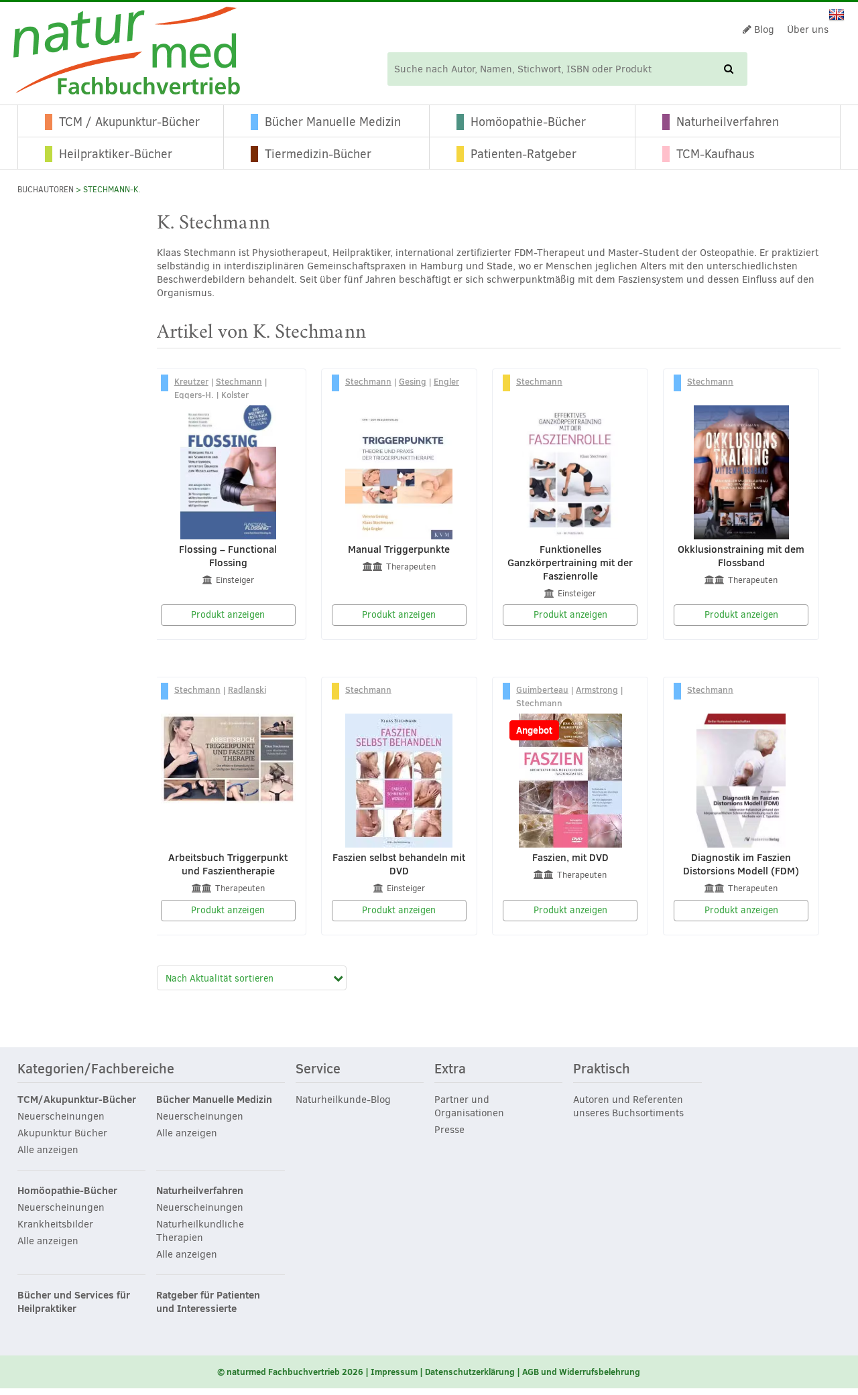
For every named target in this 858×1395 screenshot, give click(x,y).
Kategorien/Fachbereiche (95, 1069)
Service (318, 1069)
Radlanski (247, 689)
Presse (449, 1129)
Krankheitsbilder (55, 1224)
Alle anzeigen (47, 1149)
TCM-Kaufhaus (715, 154)
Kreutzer (191, 381)
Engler (446, 381)
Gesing (412, 381)
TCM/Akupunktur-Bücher (76, 1099)
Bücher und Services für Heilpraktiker (73, 1301)
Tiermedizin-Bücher (318, 154)
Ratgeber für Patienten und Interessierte (208, 1301)
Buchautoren (45, 189)
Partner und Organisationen (469, 1106)
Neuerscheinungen (61, 1116)
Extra (450, 1069)
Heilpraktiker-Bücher (115, 154)
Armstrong (597, 689)
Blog (762, 29)
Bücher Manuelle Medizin (333, 122)
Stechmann (239, 381)
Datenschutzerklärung (470, 1372)
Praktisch (601, 1069)
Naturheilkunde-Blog (343, 1099)
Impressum (394, 1372)
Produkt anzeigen (228, 614)
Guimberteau (542, 689)
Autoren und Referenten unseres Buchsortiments (628, 1106)
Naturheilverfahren (727, 122)
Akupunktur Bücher (62, 1133)
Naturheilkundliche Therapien (200, 1230)
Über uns (808, 29)
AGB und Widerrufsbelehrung (581, 1372)
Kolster (235, 395)
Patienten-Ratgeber (523, 154)
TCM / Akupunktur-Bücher (129, 122)
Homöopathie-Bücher (528, 122)
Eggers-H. (194, 395)
